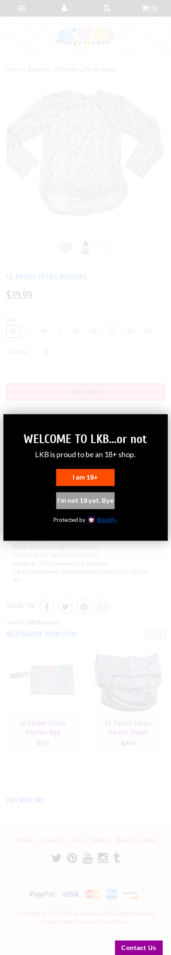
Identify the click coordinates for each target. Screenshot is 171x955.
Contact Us (138, 947)
